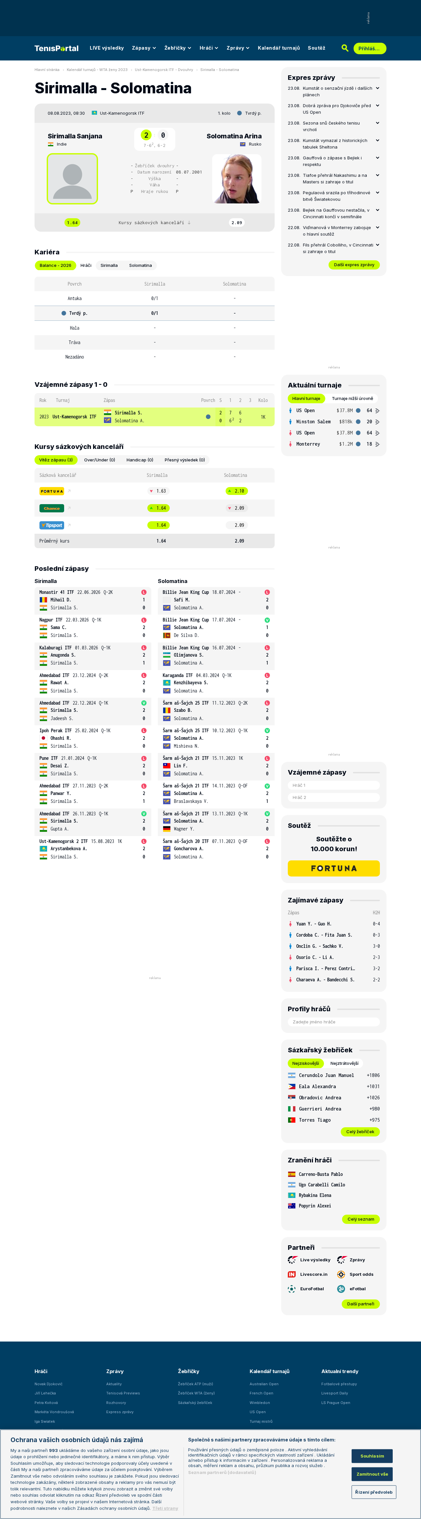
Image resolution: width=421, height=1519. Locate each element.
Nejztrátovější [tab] (345, 1063)
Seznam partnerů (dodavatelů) (222, 1472)
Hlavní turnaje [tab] (306, 398)
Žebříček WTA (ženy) (196, 1393)
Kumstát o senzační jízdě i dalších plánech (337, 91)
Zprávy (235, 48)
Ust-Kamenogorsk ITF (122, 113)
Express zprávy (120, 1412)
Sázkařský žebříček (195, 1402)
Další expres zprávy (354, 264)
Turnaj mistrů (261, 1421)
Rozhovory (116, 1402)
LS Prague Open (335, 1402)
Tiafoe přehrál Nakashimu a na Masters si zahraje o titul (335, 178)
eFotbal (358, 1288)
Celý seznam (361, 1219)
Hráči (206, 48)
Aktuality (114, 1384)
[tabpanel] (155, 320)
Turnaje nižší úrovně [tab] (352, 398)
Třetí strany (165, 1507)
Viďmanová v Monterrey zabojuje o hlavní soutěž (337, 231)
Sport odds (362, 1274)
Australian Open (264, 1384)
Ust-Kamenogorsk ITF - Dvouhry (164, 69)
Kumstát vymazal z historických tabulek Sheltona (335, 144)
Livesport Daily (334, 1393)
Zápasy (141, 48)
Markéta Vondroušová (54, 1412)
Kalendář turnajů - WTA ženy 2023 (97, 69)
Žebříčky (175, 48)
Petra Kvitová (46, 1402)
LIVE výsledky (107, 48)
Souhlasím (372, 1456)
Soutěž (316, 48)
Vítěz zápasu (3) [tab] (56, 459)
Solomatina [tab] (140, 265)
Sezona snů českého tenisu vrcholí (331, 126)
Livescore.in (314, 1274)
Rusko (255, 144)
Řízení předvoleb (373, 1491)
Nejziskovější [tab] (305, 1063)
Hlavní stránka (47, 69)
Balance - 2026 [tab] (55, 265)
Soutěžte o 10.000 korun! (334, 844)
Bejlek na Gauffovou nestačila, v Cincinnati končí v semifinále (336, 213)
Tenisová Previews (123, 1393)
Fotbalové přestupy (339, 1384)
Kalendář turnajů (279, 48)
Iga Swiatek (45, 1421)
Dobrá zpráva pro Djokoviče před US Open (337, 109)
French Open (261, 1393)
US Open (258, 1412)
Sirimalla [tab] (109, 265)
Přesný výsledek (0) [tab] (185, 459)
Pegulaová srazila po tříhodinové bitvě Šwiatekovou (336, 196)
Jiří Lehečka (45, 1393)
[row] (155, 417)
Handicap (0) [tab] (140, 459)
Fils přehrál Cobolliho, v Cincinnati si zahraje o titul (338, 248)
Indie (62, 144)
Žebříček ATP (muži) (195, 1384)
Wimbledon (260, 1402)
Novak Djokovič (48, 1384)
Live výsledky (315, 1259)
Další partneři (360, 1303)
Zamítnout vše (372, 1474)
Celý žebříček (360, 1131)
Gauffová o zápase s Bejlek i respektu (332, 161)
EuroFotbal (312, 1288)
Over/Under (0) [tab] (99, 459)
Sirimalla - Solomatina (219, 69)
